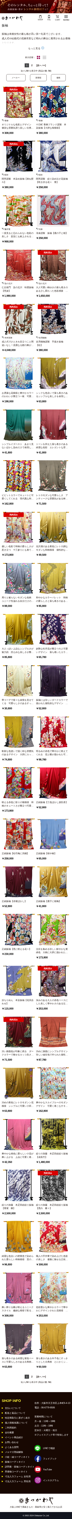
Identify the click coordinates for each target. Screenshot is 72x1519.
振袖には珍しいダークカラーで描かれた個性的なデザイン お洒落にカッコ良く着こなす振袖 (52, 702)
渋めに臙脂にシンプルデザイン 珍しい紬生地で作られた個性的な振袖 (52, 1053)
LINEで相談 (49, 1448)
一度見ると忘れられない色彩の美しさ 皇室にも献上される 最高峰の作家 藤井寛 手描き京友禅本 (18, 235)
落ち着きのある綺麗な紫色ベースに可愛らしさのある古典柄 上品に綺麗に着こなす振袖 (18, 1360)
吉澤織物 (42, 338)
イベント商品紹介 (14, 1437)
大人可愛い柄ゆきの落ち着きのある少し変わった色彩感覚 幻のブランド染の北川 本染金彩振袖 (52, 289)
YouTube (47, 1469)
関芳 (6, 175)
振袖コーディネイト (15, 1462)
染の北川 (8, 283)
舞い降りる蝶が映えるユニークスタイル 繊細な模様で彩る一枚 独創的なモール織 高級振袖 (18, 1309)
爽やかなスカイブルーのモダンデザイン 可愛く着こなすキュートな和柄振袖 (52, 1104)
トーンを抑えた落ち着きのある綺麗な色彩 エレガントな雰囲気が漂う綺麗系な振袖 (52, 446)
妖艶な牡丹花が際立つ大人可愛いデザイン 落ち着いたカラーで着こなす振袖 (52, 650)
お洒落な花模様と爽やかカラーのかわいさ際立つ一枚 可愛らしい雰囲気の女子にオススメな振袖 (18, 395)
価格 (58, 78)
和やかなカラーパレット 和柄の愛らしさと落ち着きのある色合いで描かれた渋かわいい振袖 (52, 599)
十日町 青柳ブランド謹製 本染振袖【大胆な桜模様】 (51, 126)
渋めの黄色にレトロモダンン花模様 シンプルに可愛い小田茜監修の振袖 (18, 1104)
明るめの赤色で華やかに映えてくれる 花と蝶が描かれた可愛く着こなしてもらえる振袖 (52, 753)
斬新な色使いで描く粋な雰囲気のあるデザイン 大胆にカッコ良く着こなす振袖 (18, 753)
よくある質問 (12, 1447)
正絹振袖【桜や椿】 (46, 853)
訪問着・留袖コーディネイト (19, 1466)
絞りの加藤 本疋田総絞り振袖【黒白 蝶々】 (52, 1207)
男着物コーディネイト (16, 1471)
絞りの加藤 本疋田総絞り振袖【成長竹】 (52, 1155)
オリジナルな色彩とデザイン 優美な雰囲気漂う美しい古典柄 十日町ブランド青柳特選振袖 (18, 126)
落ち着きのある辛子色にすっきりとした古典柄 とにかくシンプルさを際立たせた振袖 (52, 1360)
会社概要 (9, 1432)
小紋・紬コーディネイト (17, 1457)
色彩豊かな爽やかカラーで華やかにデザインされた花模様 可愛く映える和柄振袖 (52, 1309)
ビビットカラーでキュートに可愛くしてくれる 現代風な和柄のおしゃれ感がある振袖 (18, 497)
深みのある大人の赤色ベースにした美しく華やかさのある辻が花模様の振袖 (52, 1002)
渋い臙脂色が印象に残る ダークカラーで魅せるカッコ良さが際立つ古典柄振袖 (18, 1053)
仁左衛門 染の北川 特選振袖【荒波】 (18, 289)
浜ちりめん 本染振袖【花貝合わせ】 (18, 1002)
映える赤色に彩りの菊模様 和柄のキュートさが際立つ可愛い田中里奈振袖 (18, 804)
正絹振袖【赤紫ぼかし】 (14, 901)
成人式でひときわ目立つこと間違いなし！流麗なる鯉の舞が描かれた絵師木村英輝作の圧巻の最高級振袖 (18, 343)
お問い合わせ (12, 1442)
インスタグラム (51, 1480)
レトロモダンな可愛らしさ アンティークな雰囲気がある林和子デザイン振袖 (52, 497)
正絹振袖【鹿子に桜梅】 (48, 901)
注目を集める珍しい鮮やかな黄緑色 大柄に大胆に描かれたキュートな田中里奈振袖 (52, 951)
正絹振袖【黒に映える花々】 (16, 949)
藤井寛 (7, 229)
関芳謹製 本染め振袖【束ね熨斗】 (18, 181)
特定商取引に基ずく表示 (17, 1418)
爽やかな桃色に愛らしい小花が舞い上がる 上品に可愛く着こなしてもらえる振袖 (18, 1155)
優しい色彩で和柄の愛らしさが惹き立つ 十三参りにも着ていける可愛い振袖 (18, 548)
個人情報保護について (16, 1422)
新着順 (38, 78)
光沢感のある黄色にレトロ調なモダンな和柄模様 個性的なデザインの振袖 (52, 548)
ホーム (5, 1399)
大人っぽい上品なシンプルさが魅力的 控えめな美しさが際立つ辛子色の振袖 (18, 650)
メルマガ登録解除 (14, 1452)
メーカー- (16, 78)
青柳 (6, 121)
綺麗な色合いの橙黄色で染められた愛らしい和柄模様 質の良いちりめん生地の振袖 (18, 1258)
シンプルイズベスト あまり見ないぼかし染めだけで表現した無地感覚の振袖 (18, 446)
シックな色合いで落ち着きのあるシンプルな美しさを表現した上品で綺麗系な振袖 (52, 395)
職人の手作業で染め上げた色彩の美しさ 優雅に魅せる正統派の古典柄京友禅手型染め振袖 (52, 1258)
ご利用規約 (10, 1427)
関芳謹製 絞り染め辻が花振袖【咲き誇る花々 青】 (52, 181)
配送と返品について (15, 1413)
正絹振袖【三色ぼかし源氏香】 (52, 802)
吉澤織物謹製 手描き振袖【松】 (49, 343)
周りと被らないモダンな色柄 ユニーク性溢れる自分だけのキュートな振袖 (18, 599)
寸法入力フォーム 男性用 (18, 1481)
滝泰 (41, 229)
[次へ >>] (41, 65)
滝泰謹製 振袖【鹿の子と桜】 (52, 233)
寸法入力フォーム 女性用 (18, 1476)
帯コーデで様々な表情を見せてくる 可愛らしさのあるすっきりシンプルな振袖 (18, 702)
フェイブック (50, 1458)
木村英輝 (8, 338)
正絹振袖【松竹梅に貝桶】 (15, 853)
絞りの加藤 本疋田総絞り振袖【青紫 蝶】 (18, 1207)
